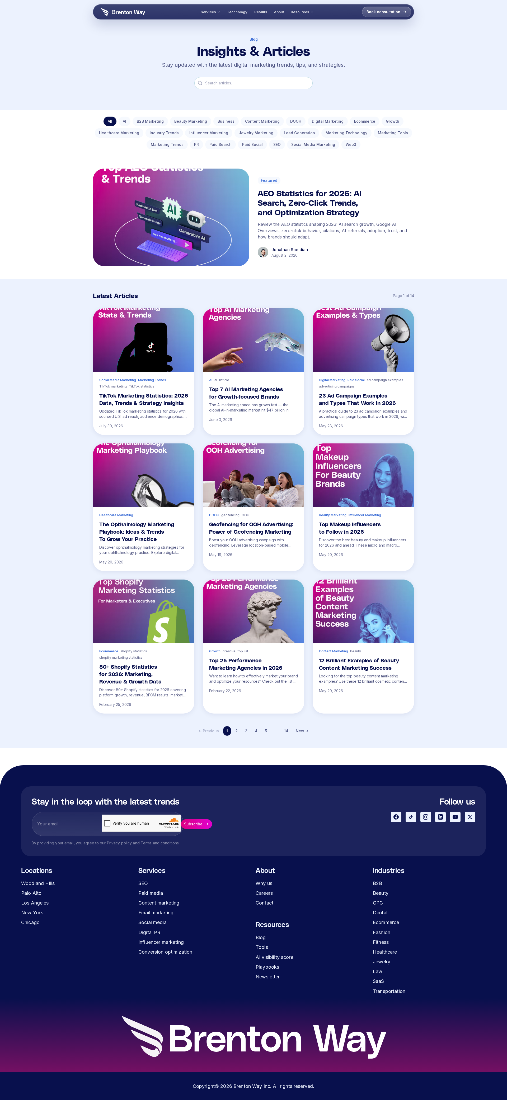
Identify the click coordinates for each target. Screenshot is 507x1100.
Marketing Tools (393, 133)
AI (124, 121)
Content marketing (158, 903)
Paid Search (220, 144)
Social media (152, 922)
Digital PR (149, 932)
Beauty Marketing (190, 121)
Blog (261, 937)
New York (32, 912)
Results (260, 12)
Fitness (381, 942)
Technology (237, 12)
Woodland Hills (38, 883)
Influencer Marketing (208, 133)
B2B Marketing (150, 121)
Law (377, 971)
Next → (302, 731)
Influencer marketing (161, 942)
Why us (264, 883)
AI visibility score (274, 957)
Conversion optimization (165, 952)
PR (196, 144)
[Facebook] (396, 817)
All (110, 121)
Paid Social (252, 144)
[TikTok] (411, 817)
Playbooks (267, 967)
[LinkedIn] (440, 817)
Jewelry (381, 961)
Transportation (389, 991)
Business (226, 121)
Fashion (381, 932)
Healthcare (385, 952)
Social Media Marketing (313, 144)
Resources (300, 12)
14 (286, 731)
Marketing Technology (346, 133)
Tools (262, 947)
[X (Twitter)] (470, 817)
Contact (264, 903)
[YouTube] (455, 817)
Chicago (30, 922)
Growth (392, 121)
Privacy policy (119, 843)
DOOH (295, 121)
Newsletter (268, 976)
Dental (380, 912)
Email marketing (155, 912)
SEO (277, 144)
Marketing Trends (167, 144)
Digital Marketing (328, 121)
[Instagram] (425, 817)
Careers (264, 893)
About (279, 12)
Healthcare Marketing (119, 133)
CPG (378, 903)
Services (208, 12)
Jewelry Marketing (256, 133)
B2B (377, 883)
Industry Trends (164, 133)
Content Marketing (262, 121)
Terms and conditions (160, 843)
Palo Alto (31, 893)
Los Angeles (35, 903)
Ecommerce (364, 121)
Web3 (351, 144)
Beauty (380, 893)
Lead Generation (299, 133)
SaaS (378, 981)
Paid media (150, 893)
